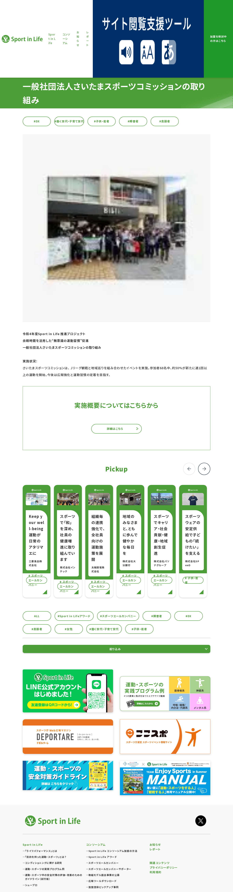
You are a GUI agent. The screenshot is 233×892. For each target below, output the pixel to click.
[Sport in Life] (53, 821)
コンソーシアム (96, 845)
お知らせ (155, 845)
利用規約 (156, 872)
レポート (155, 849)
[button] (204, 469)
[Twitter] (200, 820)
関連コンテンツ (160, 863)
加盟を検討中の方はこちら (218, 39)
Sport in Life (22, 39)
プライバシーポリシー (164, 867)
